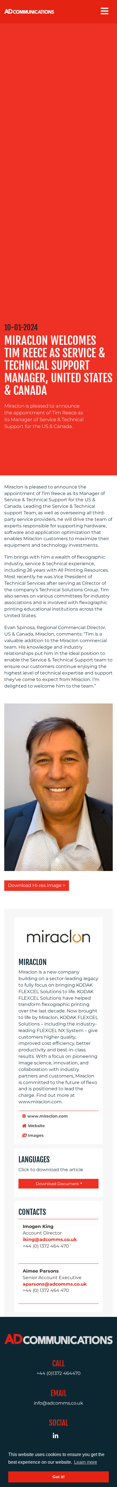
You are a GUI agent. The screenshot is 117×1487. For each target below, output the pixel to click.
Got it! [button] (59, 1477)
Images (35, 1135)
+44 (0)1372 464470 (59, 1373)
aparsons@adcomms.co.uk (55, 1284)
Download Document (57, 1183)
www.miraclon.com (47, 1116)
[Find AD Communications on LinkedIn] (58, 1436)
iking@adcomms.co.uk (50, 1239)
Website (36, 1125)
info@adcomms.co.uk (58, 1403)
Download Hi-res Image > (36, 885)
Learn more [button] (85, 1462)
